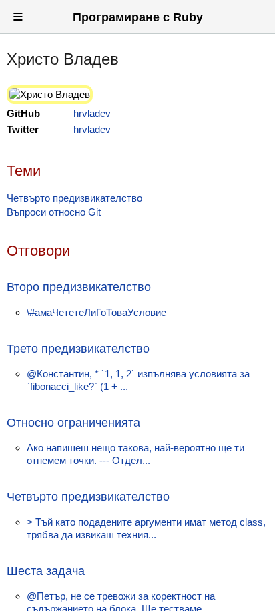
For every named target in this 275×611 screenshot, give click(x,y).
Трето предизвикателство (78, 348)
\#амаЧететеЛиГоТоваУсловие (96, 312)
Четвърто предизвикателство (74, 198)
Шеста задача (46, 571)
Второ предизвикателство (79, 287)
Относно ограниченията (73, 422)
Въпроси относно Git (54, 212)
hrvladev (92, 113)
